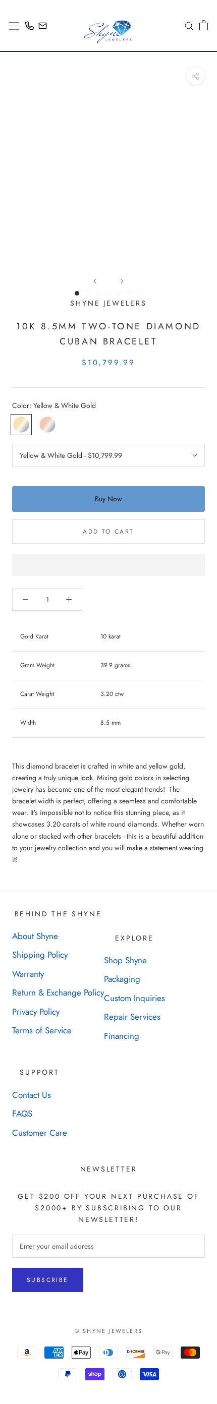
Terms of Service (42, 1030)
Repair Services (132, 1017)
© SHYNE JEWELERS (108, 1331)
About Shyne (35, 936)
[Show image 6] (130, 293)
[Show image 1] (77, 293)
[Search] (185, 25)
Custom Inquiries (134, 998)
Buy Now (108, 499)
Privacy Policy (36, 1012)
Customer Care (39, 1133)
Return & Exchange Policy (58, 992)
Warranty (28, 974)
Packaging (122, 979)
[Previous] (94, 281)
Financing (121, 1036)
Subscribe (48, 1279)
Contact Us (31, 1095)
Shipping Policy (40, 955)
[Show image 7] (140, 293)
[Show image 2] (87, 293)
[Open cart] (203, 25)
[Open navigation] (14, 25)
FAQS (22, 1113)
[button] (108, 565)
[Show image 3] (98, 293)
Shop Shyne (125, 960)
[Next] (122, 281)
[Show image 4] (108, 293)
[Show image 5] (119, 293)
